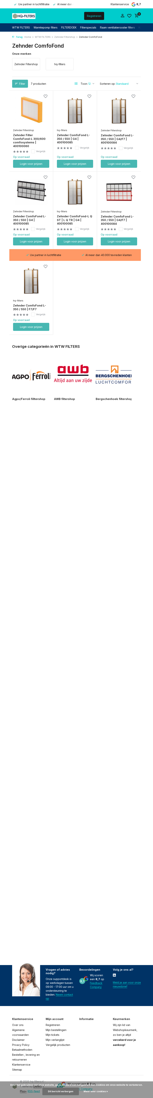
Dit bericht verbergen (60, 1091)
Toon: (84, 83)
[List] (76, 83)
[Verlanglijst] (129, 16)
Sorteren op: (107, 83)
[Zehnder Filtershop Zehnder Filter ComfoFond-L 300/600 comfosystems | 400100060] (31, 110)
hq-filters (62, 130)
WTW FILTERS (21, 27)
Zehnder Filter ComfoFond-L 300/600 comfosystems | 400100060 (29, 140)
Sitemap (17, 1069)
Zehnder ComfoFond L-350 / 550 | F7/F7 (29, 307)
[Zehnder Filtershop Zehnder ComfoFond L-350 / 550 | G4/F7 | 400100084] (119, 110)
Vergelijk (41, 151)
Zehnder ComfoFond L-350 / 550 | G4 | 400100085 (73, 138)
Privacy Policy (20, 1044)
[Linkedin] (114, 975)
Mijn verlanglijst (55, 1039)
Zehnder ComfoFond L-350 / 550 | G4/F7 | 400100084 (117, 139)
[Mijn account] (122, 16)
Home (27, 37)
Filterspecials (88, 27)
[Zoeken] (66, 16)
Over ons (18, 1025)
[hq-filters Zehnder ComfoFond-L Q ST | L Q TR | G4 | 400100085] (75, 191)
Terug (19, 37)
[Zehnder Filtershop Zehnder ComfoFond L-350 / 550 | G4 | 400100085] (31, 191)
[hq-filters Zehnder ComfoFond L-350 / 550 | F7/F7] (31, 281)
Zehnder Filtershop (64, 37)
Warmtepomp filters (45, 27)
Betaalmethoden (22, 1049)
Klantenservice (120, 4)
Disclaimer (18, 1039)
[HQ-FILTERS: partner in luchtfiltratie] (23, 15)
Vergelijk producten (58, 1044)
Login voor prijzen (31, 163)
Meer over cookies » (96, 1091)
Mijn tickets (52, 1034)
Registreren (94, 16)
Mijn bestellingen (56, 1030)
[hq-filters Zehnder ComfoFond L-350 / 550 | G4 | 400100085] (75, 110)
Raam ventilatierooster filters (117, 27)
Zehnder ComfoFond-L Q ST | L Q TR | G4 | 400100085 (74, 219)
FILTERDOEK (68, 27)
